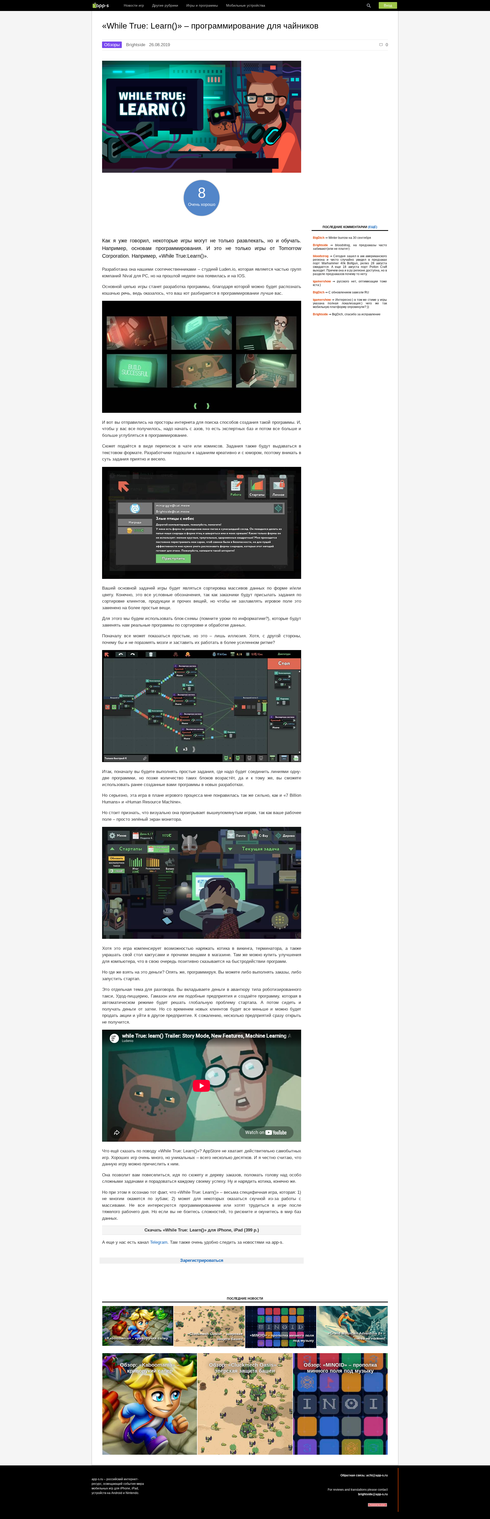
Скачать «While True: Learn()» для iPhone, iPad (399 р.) (201, 1230)
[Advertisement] (350, 137)
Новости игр (134, 5)
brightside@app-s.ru (373, 1494)
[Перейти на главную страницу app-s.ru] (102, 5)
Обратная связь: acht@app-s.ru (364, 1475)
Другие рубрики (165, 5)
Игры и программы (202, 5)
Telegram (158, 1242)
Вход (388, 5)
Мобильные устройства (245, 5)
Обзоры (112, 44)
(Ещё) (372, 227)
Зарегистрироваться (201, 1260)
